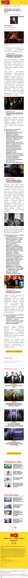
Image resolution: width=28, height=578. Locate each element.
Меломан (14, 384)
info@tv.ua (8, 559)
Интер (6, 361)
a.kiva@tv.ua (16, 560)
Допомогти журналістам (14, 453)
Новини (6, 538)
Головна (6, 6)
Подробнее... (8, 572)
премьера (17, 361)
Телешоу (14, 422)
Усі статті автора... (9, 29)
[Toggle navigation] (25, 2)
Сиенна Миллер (8, 67)
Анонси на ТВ (16, 6)
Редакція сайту (3, 566)
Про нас (2, 564)
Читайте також (14, 55)
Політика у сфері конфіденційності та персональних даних (11, 561)
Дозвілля (21, 538)
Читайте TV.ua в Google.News (14, 351)
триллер (11, 361)
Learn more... (17, 575)
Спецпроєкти (14, 540)
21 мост (14, 362)
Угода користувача (4, 563)
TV (10, 6)
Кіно (10, 538)
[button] (22, 2)
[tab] (12, 527)
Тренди (16, 538)
